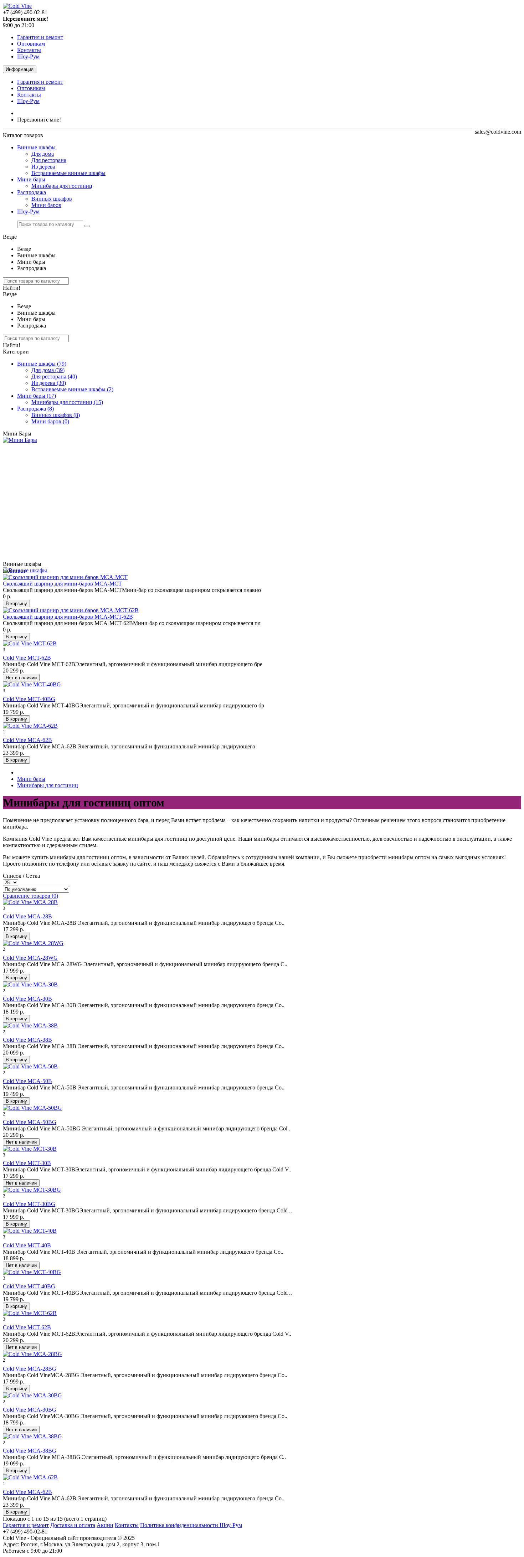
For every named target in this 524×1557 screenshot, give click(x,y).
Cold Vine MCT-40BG (29, 699)
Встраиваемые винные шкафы (68, 173)
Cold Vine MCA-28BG (29, 1369)
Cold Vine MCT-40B (27, 1245)
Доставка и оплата (72, 1525)
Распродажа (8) (35, 409)
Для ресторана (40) (54, 376)
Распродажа (31, 192)
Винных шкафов (51, 199)
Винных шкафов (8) (55, 415)
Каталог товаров (23, 135)
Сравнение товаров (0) (30, 896)
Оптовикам (31, 44)
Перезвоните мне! (39, 120)
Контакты (29, 50)
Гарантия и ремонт (40, 37)
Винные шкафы (36, 147)
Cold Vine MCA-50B (27, 1081)
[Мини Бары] (20, 440)
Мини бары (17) (36, 396)
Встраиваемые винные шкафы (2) (72, 389)
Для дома (42, 154)
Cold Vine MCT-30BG (29, 1204)
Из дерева (43, 167)
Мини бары (31, 179)
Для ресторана (48, 160)
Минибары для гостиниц (61, 186)
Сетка (33, 876)
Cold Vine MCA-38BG (29, 1451)
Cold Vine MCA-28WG (30, 958)
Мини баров (46, 205)
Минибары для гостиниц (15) (67, 402)
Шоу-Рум (28, 56)
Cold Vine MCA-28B (27, 916)
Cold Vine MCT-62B (27, 658)
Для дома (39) (48, 370)
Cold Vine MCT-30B (27, 1163)
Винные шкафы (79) (41, 364)
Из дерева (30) (48, 383)
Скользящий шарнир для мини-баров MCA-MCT (62, 584)
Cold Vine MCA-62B (27, 740)
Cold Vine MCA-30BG (29, 1410)
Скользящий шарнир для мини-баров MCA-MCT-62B (68, 617)
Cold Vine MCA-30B (27, 999)
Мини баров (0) (50, 421)
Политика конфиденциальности (180, 1525)
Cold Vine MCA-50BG (29, 1122)
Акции (105, 1525)
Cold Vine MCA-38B (27, 1040)
